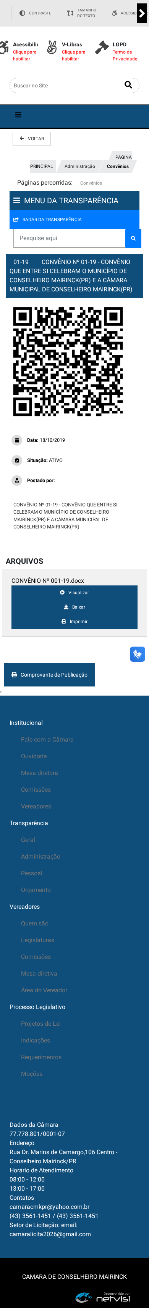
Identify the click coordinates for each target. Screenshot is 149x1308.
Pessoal (31, 873)
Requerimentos (41, 1057)
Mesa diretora (39, 773)
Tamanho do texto (86, 13)
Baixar (78, 607)
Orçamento (36, 890)
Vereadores (36, 806)
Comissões (36, 789)
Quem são (35, 923)
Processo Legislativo (37, 1007)
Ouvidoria (34, 756)
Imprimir (78, 621)
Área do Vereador (44, 990)
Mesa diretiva (39, 973)
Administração (80, 166)
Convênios (118, 166)
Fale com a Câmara (47, 739)
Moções (31, 1073)
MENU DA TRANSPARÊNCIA (71, 200)
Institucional (26, 722)
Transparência (29, 823)
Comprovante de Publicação (54, 675)
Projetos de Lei (41, 1023)
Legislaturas (37, 940)
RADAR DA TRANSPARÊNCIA (52, 219)
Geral (28, 839)
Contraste (40, 13)
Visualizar (78, 592)
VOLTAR (36, 138)
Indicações (35, 1040)
